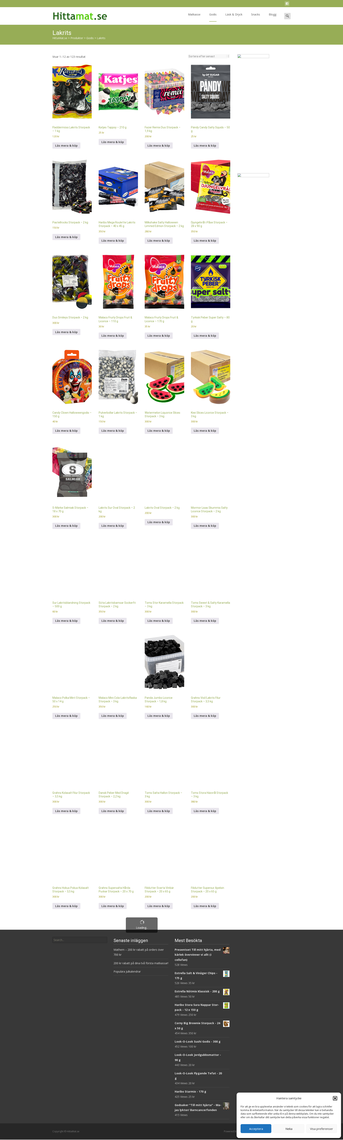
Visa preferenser (321, 1129)
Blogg (266, 6)
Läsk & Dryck (227, 6)
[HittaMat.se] (86, 6)
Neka (288, 1129)
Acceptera (256, 1129)
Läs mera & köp (66, 84)
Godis (206, 6)
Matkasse (188, 6)
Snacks (249, 6)
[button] (335, 1098)
